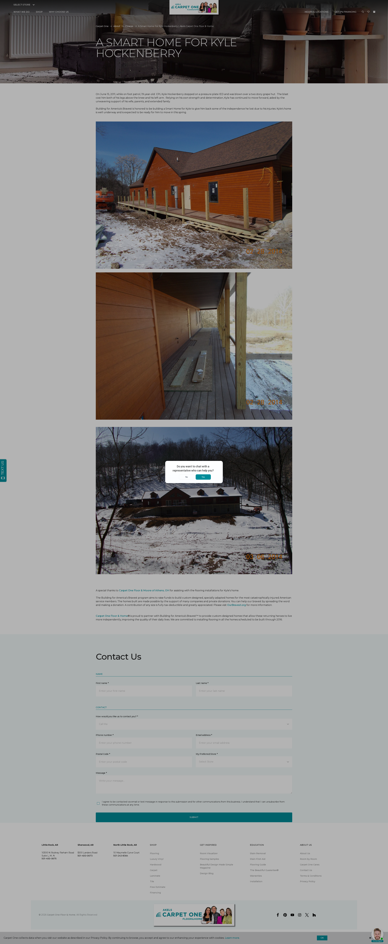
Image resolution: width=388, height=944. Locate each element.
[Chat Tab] (194, 472)
